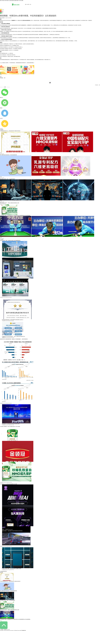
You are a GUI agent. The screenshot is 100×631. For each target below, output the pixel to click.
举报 (0, 76)
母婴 (10, 0)
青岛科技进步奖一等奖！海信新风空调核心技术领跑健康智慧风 (10, 240)
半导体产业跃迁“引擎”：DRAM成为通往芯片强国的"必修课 (11, 568)
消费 (17, 0)
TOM (1, 204)
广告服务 (4, 629)
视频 (12, 0)
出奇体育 (3, 17)
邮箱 (22, 0)
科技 (20, 0)
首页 (0, 0)
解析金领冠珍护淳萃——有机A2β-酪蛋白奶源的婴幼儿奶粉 (9, 202)
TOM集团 (1, 629)
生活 (9, 0)
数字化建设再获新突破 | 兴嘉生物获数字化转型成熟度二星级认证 (12, 319)
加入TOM (8, 629)
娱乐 (4, 0)
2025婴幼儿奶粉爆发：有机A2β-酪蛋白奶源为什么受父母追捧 (10, 426)
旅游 (7, 0)
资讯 (2, 0)
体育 (5, 0)
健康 (15, 0)
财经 (14, 0)
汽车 (19, 0)
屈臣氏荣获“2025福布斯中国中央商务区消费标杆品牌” (11, 423)
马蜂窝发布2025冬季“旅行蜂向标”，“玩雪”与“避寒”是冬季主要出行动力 (13, 336)
